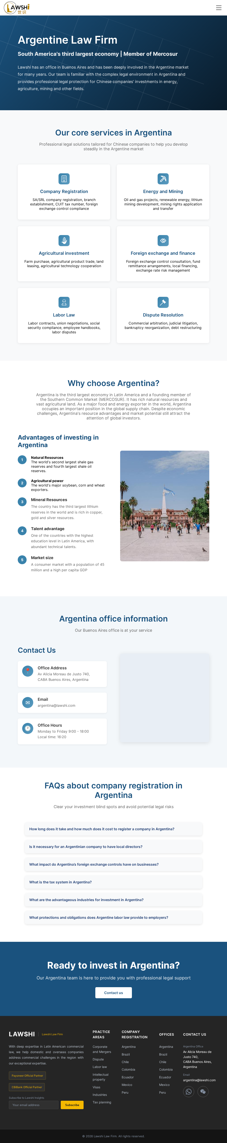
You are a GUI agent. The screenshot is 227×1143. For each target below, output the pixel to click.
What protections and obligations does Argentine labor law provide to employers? (98, 917)
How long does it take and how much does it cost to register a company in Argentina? (101, 829)
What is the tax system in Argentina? (60, 882)
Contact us (113, 992)
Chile (125, 1062)
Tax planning (102, 1102)
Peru (125, 1092)
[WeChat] (203, 1091)
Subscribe (72, 1105)
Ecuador (128, 1077)
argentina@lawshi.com (56, 705)
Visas (96, 1087)
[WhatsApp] (188, 1091)
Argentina (129, 1046)
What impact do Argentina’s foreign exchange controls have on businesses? (94, 864)
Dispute (98, 1059)
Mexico (127, 1085)
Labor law (100, 1067)
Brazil (126, 1054)
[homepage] (16, 7)
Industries (100, 1095)
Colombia (128, 1069)
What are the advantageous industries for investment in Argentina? (86, 900)
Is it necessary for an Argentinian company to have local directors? (86, 846)
